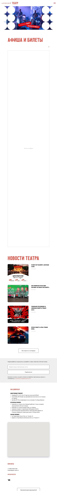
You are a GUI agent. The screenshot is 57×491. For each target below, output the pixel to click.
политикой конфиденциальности (23, 378)
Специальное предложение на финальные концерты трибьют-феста (39, 308)
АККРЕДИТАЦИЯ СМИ (12, 474)
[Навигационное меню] (55, 3)
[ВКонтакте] (9, 480)
